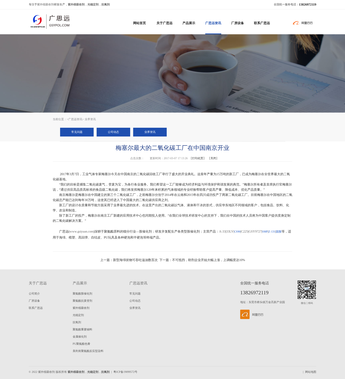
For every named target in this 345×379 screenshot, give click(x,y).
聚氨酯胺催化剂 (82, 293)
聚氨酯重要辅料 (82, 329)
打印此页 (197, 158)
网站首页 (139, 23)
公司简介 (34, 293)
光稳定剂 (78, 315)
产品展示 (188, 23)
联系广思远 (262, 23)
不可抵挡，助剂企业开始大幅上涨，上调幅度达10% (208, 260)
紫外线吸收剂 (45, 4)
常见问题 (76, 132)
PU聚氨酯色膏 (81, 343)
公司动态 (113, 132)
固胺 (279, 231)
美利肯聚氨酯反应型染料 (88, 351)
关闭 (213, 158)
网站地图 (310, 371)
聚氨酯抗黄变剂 (82, 300)
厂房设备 (237, 23)
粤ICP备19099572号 (125, 371)
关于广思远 (164, 23)
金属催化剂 (80, 336)
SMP (265, 231)
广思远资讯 (213, 23)
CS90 (237, 231)
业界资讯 (150, 132)
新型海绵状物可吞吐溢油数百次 (135, 260)
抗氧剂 (77, 322)
